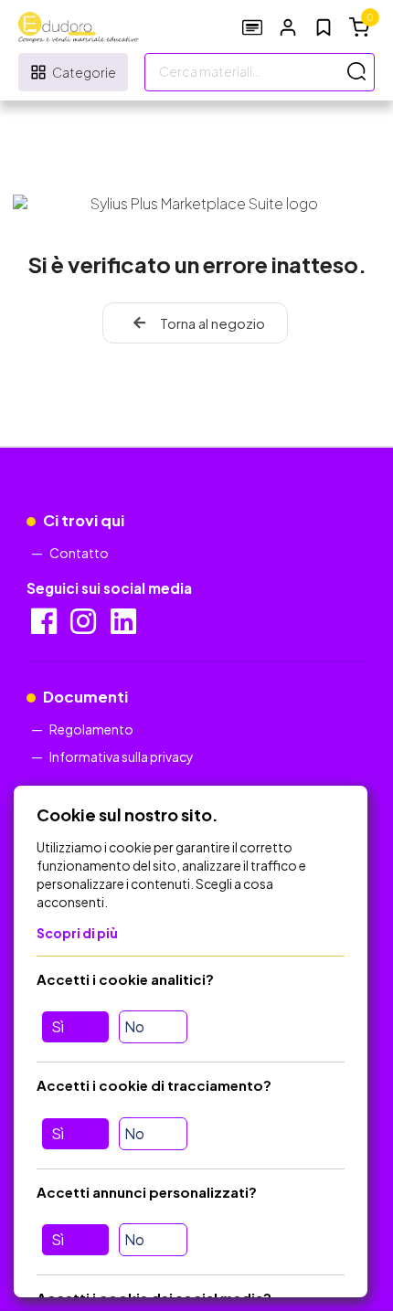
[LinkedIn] (124, 626)
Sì (57, 1026)
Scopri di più (77, 933)
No (134, 1026)
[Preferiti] (323, 27)
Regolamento (91, 729)
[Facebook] (45, 626)
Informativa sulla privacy (121, 756)
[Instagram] (84, 626)
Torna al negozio (212, 323)
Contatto (79, 552)
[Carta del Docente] (252, 27)
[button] (287, 27)
